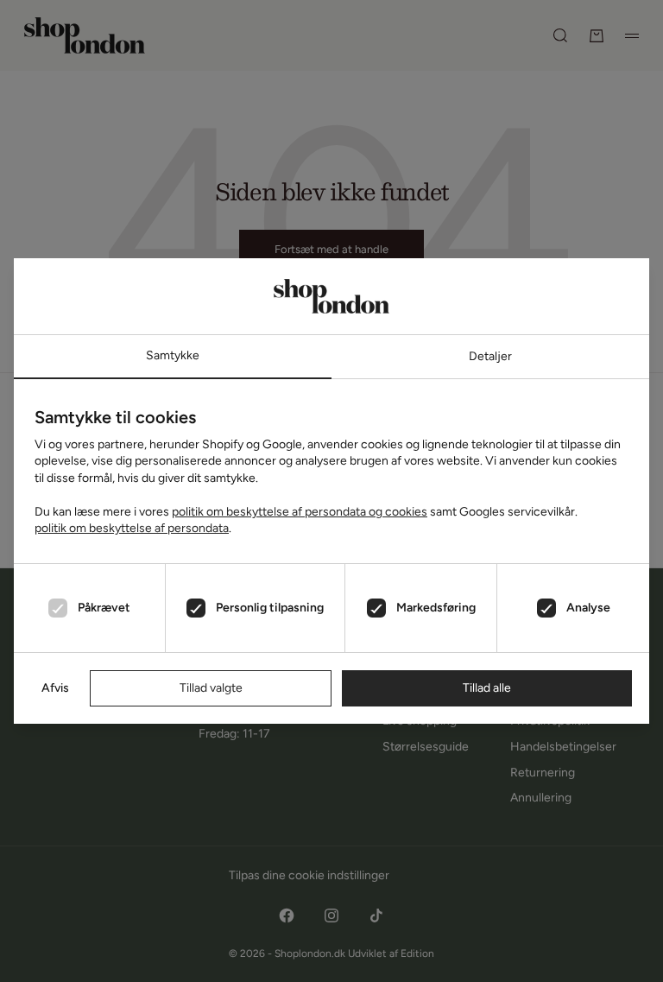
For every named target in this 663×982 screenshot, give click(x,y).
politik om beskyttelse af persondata (132, 528)
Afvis (55, 688)
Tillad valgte (211, 688)
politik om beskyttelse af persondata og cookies (299, 511)
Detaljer (490, 356)
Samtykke (172, 355)
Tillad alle (487, 688)
